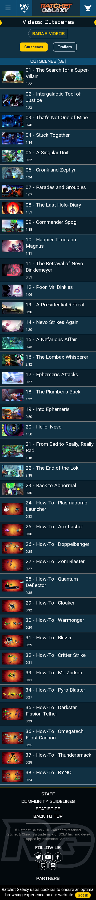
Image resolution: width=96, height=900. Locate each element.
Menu (8, 8)
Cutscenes (33, 47)
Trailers (65, 47)
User (88, 8)
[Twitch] (43, 865)
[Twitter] (38, 857)
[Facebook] (58, 857)
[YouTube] (48, 857)
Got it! (83, 895)
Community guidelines (48, 802)
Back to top (48, 816)
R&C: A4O (24, 7)
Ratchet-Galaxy (56, 8)
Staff (48, 794)
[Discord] (53, 865)
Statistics (48, 809)
